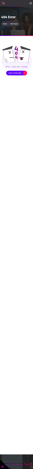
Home (5, 24)
